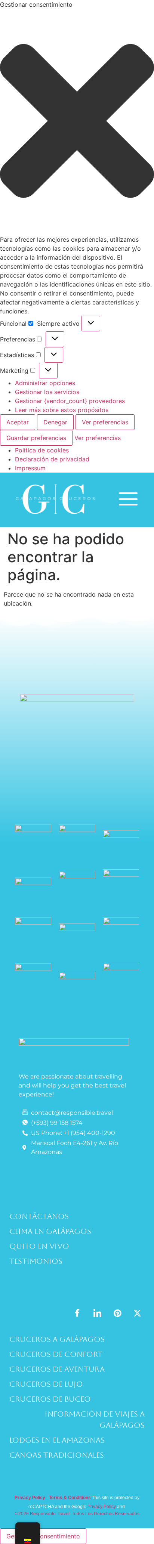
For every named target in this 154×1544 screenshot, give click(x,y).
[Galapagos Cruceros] (55, 517)
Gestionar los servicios (47, 392)
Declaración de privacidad (52, 459)
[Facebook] (77, 1313)
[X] (137, 1312)
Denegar (55, 422)
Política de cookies (42, 450)
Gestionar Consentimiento (43, 1536)
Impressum (30, 468)
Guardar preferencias (36, 438)
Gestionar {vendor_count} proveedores (70, 401)
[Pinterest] (117, 1312)
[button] (77, 122)
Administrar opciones (45, 383)
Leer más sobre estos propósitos (61, 410)
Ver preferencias (105, 422)
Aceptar (17, 422)
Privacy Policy (101, 1506)
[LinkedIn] (97, 1313)
